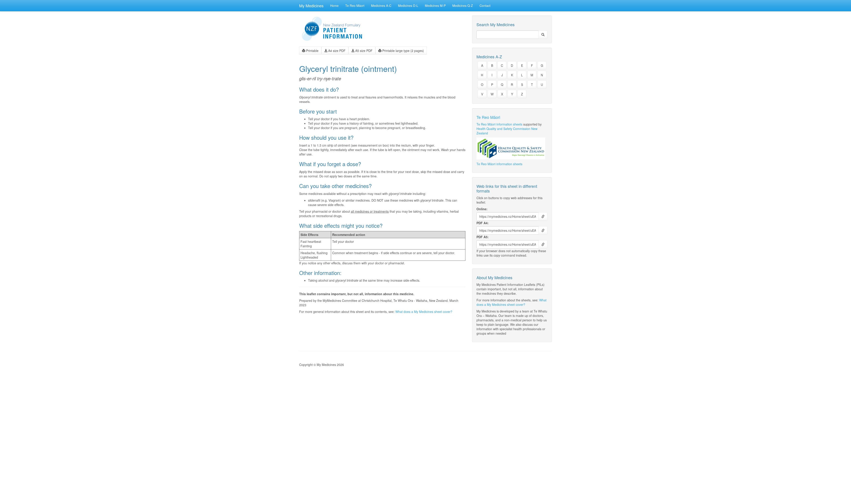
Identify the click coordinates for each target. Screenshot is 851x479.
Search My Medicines (495, 24)
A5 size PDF (363, 50)
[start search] (543, 34)
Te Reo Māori (354, 5)
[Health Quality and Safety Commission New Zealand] (511, 148)
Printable (311, 50)
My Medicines (311, 5)
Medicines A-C (381, 5)
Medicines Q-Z (462, 5)
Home (334, 5)
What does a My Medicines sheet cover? (423, 311)
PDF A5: (482, 237)
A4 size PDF (336, 50)
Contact (485, 5)
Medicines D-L (408, 5)
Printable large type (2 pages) (402, 50)
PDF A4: (482, 223)
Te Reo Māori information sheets (499, 124)
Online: (482, 209)
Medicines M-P (435, 5)
